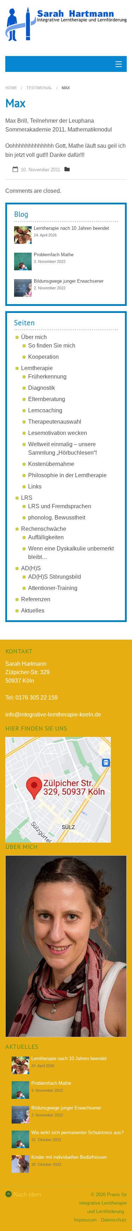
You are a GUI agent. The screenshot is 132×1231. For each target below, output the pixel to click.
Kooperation (43, 357)
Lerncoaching (45, 410)
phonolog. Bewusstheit (56, 518)
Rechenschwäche (43, 529)
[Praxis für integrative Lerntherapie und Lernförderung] (66, 24)
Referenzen (35, 599)
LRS (26, 498)
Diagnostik (41, 388)
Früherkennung (47, 377)
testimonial (39, 88)
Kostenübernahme (51, 464)
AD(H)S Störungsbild (54, 577)
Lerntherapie (37, 368)
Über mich (34, 337)
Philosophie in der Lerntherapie (67, 475)
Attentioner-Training (52, 588)
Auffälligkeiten (46, 537)
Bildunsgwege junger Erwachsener (68, 281)
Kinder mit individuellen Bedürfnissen (69, 1157)
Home (11, 88)
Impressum (85, 1220)
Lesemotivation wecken (57, 433)
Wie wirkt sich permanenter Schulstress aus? (77, 1132)
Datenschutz (114, 1220)
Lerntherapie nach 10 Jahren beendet (71, 228)
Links (35, 487)
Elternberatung (46, 399)
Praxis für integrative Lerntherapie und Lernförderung (103, 1203)
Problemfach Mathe (54, 254)
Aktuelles (32, 611)
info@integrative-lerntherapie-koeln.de (53, 715)
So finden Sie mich (51, 346)
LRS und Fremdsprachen (59, 506)
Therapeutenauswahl (54, 422)
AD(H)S (31, 568)
